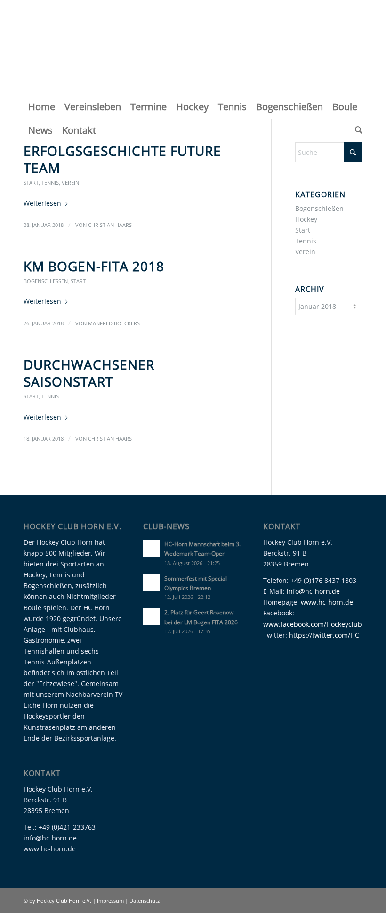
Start (31, 182)
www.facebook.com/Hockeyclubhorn (320, 624)
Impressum (111, 900)
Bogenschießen (46, 280)
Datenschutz (144, 900)
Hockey (306, 219)
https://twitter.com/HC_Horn (333, 634)
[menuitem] (42, 107)
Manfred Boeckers (114, 323)
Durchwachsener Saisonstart (89, 373)
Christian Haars (110, 224)
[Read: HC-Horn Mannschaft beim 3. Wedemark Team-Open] (151, 548)
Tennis (50, 182)
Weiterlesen (42, 203)
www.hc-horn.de (327, 602)
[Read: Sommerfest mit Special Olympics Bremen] (151, 582)
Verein (70, 182)
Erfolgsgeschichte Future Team (122, 159)
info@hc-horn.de (313, 591)
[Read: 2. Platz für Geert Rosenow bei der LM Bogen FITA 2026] (151, 616)
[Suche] (356, 130)
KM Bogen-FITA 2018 (94, 266)
